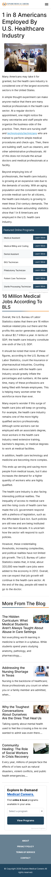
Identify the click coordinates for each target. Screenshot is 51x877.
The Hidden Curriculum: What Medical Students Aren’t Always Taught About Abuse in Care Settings (22, 624)
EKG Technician (11, 262)
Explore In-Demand (22, 792)
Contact (25, 858)
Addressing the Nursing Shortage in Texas (15, 671)
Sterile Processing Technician (17, 286)
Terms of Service (25, 852)
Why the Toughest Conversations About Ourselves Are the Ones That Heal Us (22, 712)
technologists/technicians (22, 133)
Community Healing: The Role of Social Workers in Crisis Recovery (15, 750)
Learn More (40, 237)
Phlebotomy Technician (15, 270)
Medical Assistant (12, 238)
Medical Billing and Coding (16, 246)
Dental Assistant (11, 254)
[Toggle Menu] (46, 4)
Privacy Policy (25, 846)
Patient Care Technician (15, 278)
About (25, 840)
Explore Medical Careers (33, 868)
